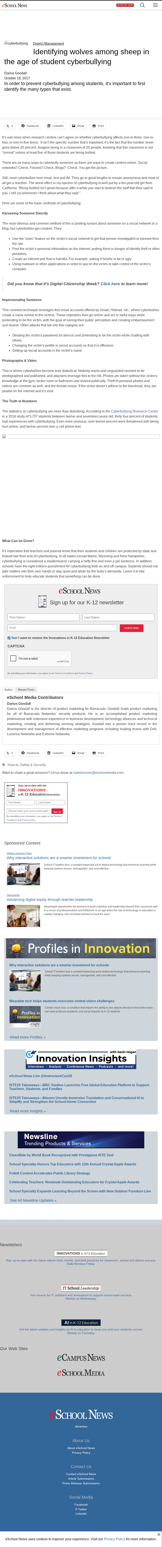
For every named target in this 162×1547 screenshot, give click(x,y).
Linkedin (81, 1513)
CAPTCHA (16, 646)
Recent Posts (26, 689)
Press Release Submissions (81, 1483)
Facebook (81, 1504)
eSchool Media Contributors (35, 697)
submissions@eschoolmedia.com (98, 772)
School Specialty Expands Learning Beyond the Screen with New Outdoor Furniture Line (80, 1191)
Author (8, 689)
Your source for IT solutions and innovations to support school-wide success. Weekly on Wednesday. (81, 1297)
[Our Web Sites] (81, 1357)
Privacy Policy (85, 673)
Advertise (81, 1426)
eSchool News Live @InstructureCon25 (40, 1076)
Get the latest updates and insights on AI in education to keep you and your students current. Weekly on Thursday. (81, 1331)
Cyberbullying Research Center (134, 411)
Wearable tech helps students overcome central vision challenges (61, 1001)
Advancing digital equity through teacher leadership (50, 900)
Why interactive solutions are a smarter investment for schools (59, 858)
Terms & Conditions (64, 673)
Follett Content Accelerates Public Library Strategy (49, 1173)
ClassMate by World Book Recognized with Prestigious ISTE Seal (61, 1155)
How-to (13, 765)
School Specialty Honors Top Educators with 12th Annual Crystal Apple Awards (72, 1164)
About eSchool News (81, 1448)
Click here (110, 284)
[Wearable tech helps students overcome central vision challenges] (25, 1025)
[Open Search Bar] (142, 5)
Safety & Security (33, 765)
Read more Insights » (28, 1111)
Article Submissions (81, 1478)
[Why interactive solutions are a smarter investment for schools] (23, 883)
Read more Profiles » (28, 1037)
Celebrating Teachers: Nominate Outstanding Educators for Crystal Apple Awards (74, 1182)
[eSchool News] (14, 5)
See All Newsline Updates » (33, 1200)
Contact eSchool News (81, 1474)
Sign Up (57, 812)
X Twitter (81, 1509)
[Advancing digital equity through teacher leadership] (23, 925)
